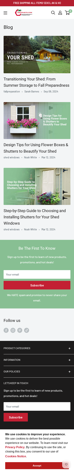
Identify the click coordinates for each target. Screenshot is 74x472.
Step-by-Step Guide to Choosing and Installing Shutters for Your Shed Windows (35, 217)
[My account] (60, 13)
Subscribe (37, 285)
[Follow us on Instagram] (12, 330)
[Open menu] (5, 12)
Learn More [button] (35, 456)
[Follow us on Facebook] (6, 330)
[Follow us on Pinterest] (19, 330)
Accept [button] (37, 465)
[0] (67, 13)
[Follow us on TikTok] (26, 330)
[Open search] (53, 13)
